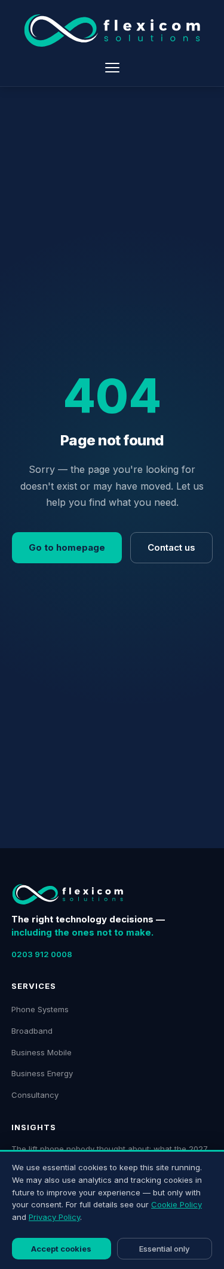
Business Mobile (41, 1052)
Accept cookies (61, 1248)
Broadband (32, 1031)
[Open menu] (112, 67)
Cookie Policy (176, 1204)
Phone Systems (40, 1009)
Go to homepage (67, 547)
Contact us (171, 547)
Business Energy (42, 1073)
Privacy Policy (54, 1217)
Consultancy (35, 1095)
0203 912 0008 (41, 954)
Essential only (164, 1248)
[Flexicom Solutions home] (112, 30)
